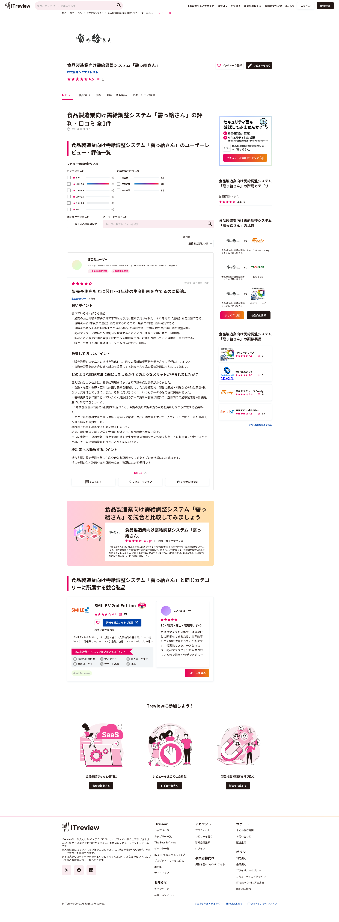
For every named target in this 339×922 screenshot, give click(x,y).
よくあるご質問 (245, 830)
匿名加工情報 (243, 888)
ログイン (306, 5)
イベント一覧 (161, 848)
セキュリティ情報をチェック (243, 158)
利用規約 (241, 858)
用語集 (158, 867)
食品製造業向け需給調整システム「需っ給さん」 (131, 12)
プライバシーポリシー (248, 870)
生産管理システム (95, 12)
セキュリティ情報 (143, 95)
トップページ (161, 830)
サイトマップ (161, 873)
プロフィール (202, 830)
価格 (98, 95)
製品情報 (84, 95)
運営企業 (241, 842)
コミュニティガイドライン (251, 876)
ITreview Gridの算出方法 (250, 882)
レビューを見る (197, 673)
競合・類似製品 (117, 95)
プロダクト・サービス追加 (169, 860)
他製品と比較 (258, 315)
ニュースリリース (164, 894)
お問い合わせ (243, 836)
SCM (80, 12)
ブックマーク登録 (232, 65)
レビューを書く (261, 65)
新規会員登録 (202, 842)
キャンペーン (161, 888)
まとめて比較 (232, 315)
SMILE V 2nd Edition (115, 605)
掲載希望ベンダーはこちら (210, 864)
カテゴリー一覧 (163, 836)
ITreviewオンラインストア (262, 903)
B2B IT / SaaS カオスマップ (169, 854)
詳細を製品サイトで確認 (119, 622)
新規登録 (325, 5)
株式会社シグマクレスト (82, 72)
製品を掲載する (237, 785)
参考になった (189, 482)
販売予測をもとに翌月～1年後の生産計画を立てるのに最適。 (130, 291)
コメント (96, 482)
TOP (64, 12)
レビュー (67, 95)
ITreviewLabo (234, 903)
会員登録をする (101, 785)
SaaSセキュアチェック (208, 903)
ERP (72, 12)
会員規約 (241, 864)
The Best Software (165, 842)
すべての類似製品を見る (260, 424)
